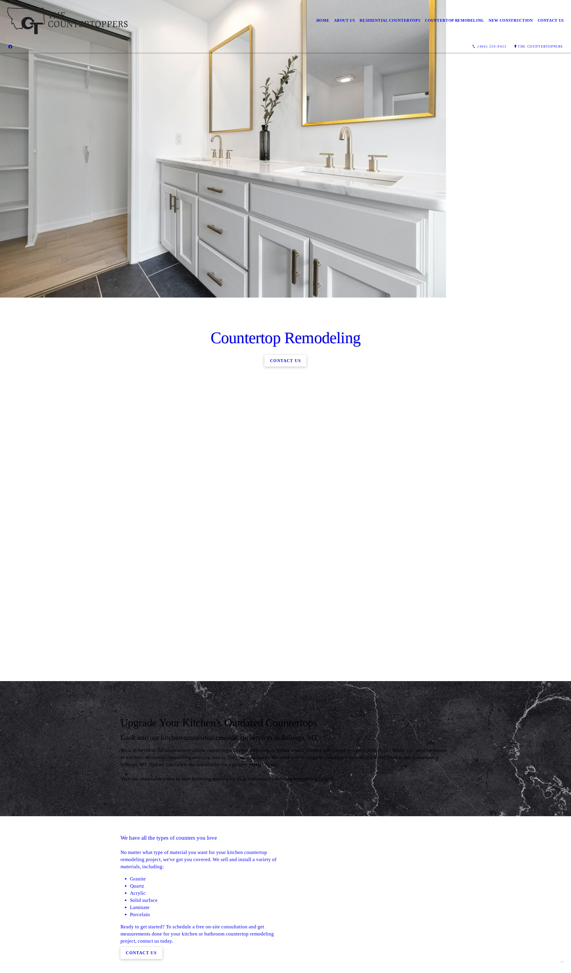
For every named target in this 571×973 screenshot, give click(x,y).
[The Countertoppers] (68, 21)
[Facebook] (10, 46)
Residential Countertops (390, 20)
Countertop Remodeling (454, 20)
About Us (344, 20)
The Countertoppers (540, 46)
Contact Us (551, 20)
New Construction (511, 20)
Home (323, 20)
